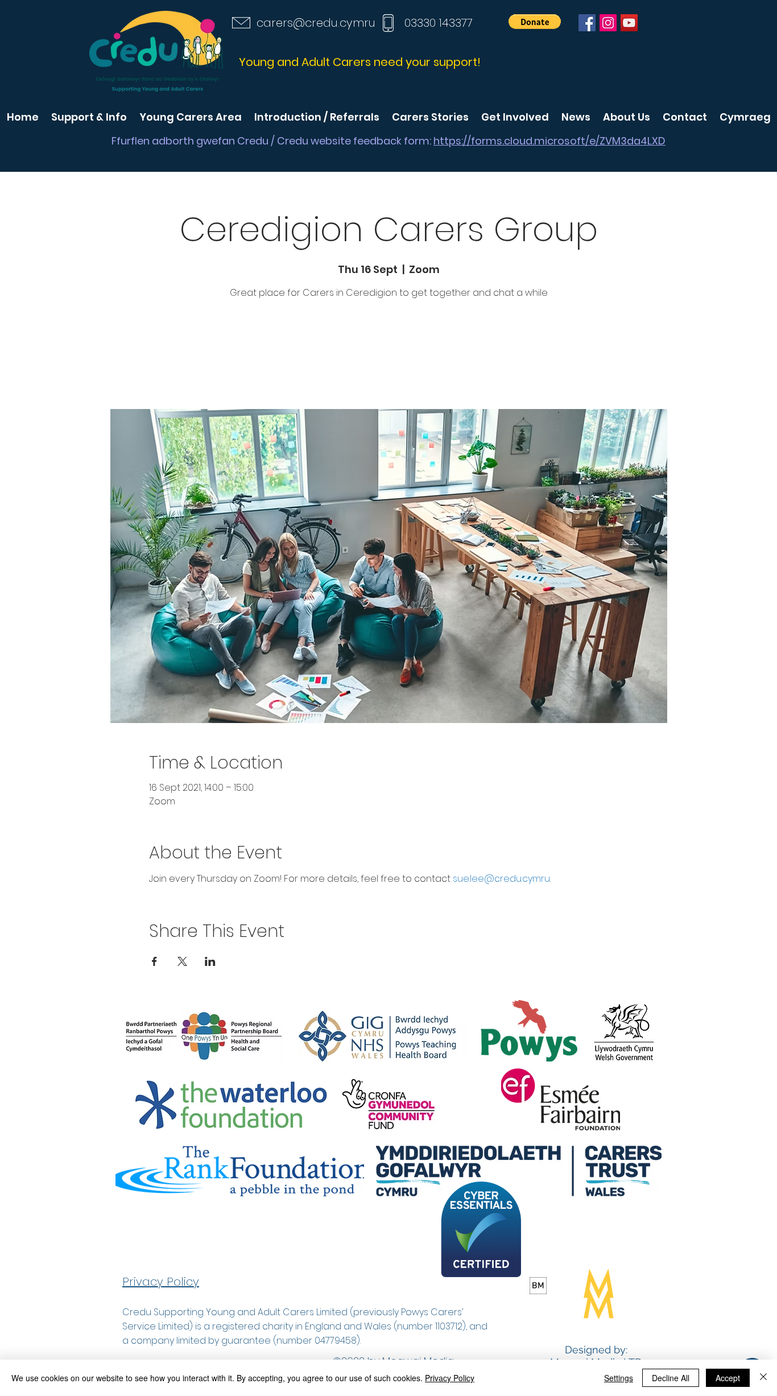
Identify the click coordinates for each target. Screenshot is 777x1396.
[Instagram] (608, 22)
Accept (728, 1377)
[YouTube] (629, 22)
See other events (388, 355)
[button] (535, 21)
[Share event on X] (182, 961)
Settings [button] (618, 1377)
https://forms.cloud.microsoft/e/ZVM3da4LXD (549, 141)
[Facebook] (587, 22)
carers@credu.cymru (316, 23)
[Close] (763, 1378)
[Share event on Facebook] (154, 961)
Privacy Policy (449, 1377)
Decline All (670, 1377)
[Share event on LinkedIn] (210, 961)
